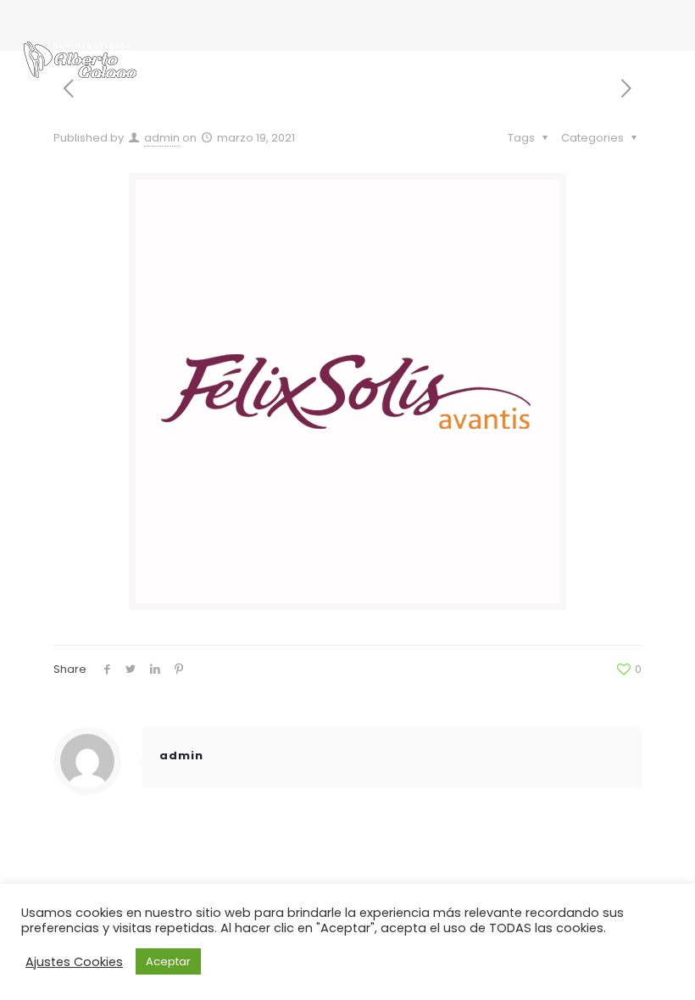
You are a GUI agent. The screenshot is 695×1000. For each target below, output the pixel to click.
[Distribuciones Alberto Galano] (80, 59)
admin (162, 138)
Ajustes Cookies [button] (74, 961)
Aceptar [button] (168, 961)
